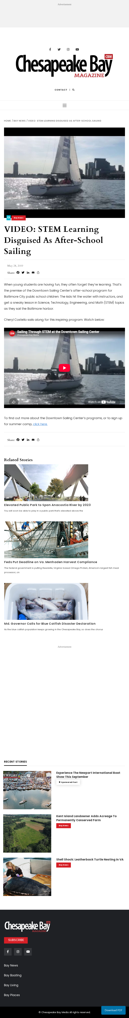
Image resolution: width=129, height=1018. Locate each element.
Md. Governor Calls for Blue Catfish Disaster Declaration (50, 623)
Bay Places (12, 995)
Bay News (18, 218)
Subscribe (16, 940)
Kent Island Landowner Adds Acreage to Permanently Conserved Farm (86, 818)
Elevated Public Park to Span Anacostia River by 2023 (47, 505)
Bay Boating (13, 975)
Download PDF (113, 1010)
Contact (61, 89)
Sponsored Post (69, 782)
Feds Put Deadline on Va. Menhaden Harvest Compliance (50, 562)
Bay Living (11, 985)
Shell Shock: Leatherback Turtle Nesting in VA (90, 859)
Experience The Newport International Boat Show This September (88, 775)
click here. (40, 424)
